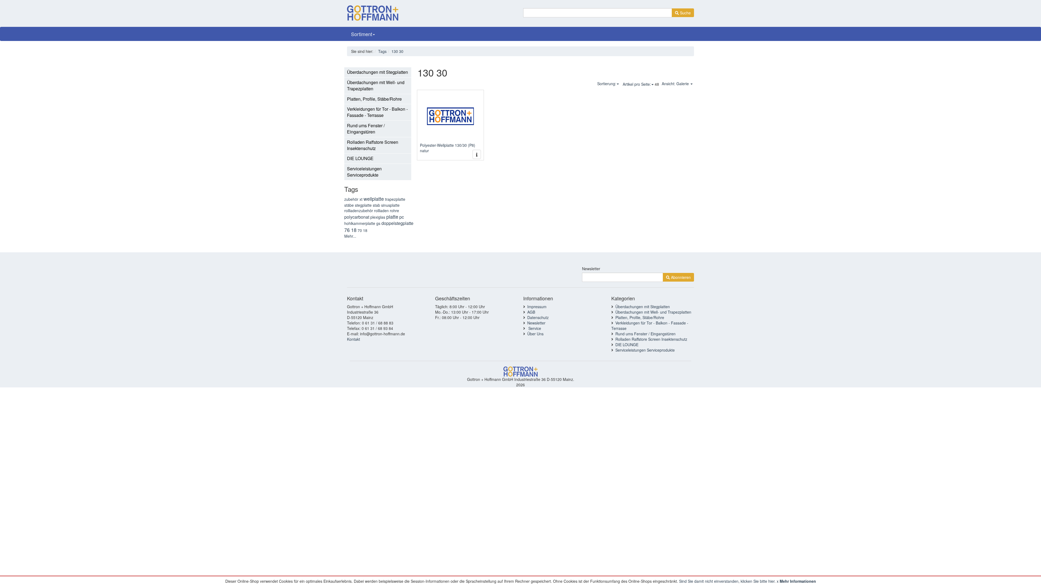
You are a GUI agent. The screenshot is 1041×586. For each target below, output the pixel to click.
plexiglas (377, 217)
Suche (685, 12)
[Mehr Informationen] (477, 154)
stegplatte (363, 205)
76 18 (350, 229)
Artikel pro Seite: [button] (637, 84)
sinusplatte (390, 205)
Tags (382, 51)
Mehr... (350, 236)
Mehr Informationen (798, 581)
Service (534, 328)
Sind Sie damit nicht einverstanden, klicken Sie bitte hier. (727, 581)
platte (392, 216)
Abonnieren (680, 277)
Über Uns (535, 333)
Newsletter (591, 268)
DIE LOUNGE (360, 158)
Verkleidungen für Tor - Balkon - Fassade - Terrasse (377, 112)
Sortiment (361, 33)
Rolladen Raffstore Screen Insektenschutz (372, 145)
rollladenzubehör (358, 210)
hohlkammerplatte (359, 223)
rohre (394, 210)
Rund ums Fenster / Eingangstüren (366, 128)
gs (378, 223)
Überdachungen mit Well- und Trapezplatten (375, 85)
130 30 (397, 51)
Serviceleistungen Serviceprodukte (364, 171)
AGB (531, 312)
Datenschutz (538, 317)
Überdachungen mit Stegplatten (377, 72)
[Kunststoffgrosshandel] (372, 11)
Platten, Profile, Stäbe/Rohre (374, 99)
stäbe (349, 205)
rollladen (381, 210)
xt (360, 199)
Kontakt (353, 339)
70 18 (362, 230)
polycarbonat (356, 217)
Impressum (537, 306)
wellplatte (374, 198)
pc (401, 217)
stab (376, 205)
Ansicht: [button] (675, 83)
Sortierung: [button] (606, 83)
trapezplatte (395, 199)
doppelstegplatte (397, 223)
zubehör (351, 199)
